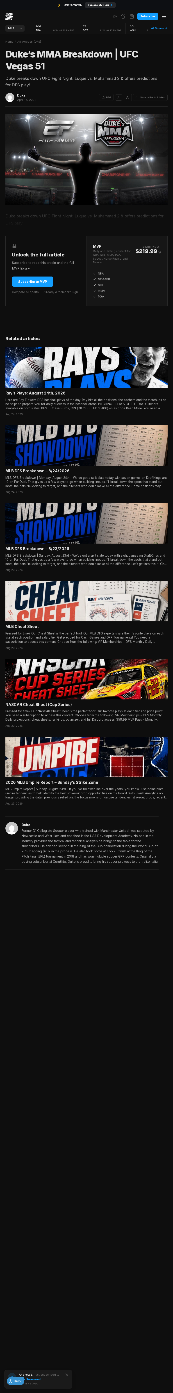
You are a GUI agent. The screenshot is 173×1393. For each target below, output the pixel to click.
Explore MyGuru (100, 5)
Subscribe (147, 16)
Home (9, 41)
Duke (21, 95)
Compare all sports (25, 292)
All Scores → (159, 28)
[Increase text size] (128, 97)
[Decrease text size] (118, 97)
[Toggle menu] (164, 16)
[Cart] (132, 16)
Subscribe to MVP (32, 282)
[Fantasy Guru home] (9, 16)
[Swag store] (123, 16)
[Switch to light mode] (115, 16)
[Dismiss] (67, 1374)
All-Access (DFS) (29, 41)
